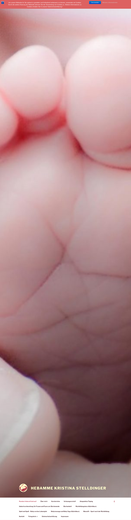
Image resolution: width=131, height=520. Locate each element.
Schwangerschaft (70, 501)
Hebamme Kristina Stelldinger (68, 488)
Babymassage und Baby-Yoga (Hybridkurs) (65, 511)
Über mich (43, 501)
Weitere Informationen (109, 2)
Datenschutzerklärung (49, 516)
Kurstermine (55, 501)
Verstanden (95, 2)
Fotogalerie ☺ (33, 516)
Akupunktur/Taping (86, 501)
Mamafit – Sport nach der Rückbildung (96, 511)
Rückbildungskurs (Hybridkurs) (86, 506)
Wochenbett (67, 506)
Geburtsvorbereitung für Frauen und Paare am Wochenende (39, 506)
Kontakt (21, 516)
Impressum (65, 516)
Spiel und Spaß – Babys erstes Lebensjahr (33, 511)
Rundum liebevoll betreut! (28, 501)
